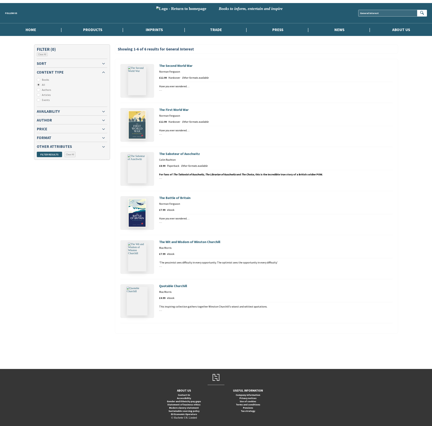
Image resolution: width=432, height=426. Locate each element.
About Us (401, 29)
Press (277, 29)
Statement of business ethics (183, 404)
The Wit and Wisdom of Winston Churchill (189, 242)
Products (92, 29)
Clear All (42, 54)
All (43, 84)
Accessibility (184, 398)
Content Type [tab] (50, 72)
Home (30, 29)
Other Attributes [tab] (54, 146)
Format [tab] (44, 138)
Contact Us (184, 394)
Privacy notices (247, 398)
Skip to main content (11, 1)
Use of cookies (248, 401)
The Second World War (176, 65)
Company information (248, 394)
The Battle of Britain (175, 198)
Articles (46, 95)
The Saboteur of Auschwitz (179, 154)
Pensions (248, 407)
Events (46, 100)
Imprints (154, 29)
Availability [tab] (48, 111)
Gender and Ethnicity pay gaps (184, 401)
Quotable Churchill (173, 286)
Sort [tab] (41, 63)
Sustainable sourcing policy (184, 410)
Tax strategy (248, 410)
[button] (72, 63)
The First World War (174, 110)
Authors (46, 89)
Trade (216, 29)
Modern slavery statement (184, 407)
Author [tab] (44, 120)
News (339, 29)
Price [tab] (42, 129)
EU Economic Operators (184, 414)
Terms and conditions (248, 404)
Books (45, 79)
